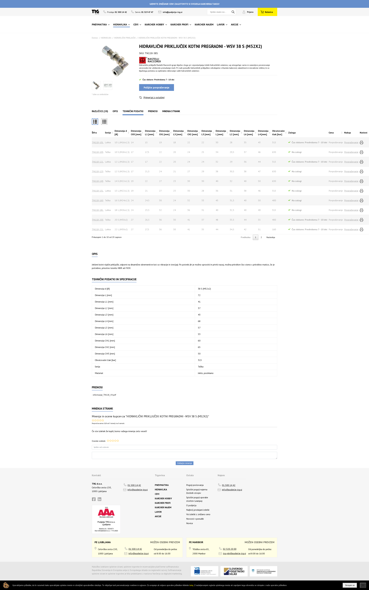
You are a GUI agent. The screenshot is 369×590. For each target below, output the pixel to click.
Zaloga (292, 132)
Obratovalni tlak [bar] (278, 132)
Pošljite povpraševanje (156, 87)
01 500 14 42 (134, 485)
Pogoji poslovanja (195, 485)
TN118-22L (97, 229)
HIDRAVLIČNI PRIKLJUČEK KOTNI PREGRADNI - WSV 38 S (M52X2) (167, 37)
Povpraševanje (351, 142)
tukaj (191, 585)
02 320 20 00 (229, 548)
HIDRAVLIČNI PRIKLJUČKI (125, 37)
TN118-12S (97, 171)
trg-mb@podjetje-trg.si (234, 553)
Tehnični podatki (133, 111)
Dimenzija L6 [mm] (249, 132)
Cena (331, 132)
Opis (115, 111)
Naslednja (271, 237)
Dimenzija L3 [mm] (178, 132)
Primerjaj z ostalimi (153, 97)
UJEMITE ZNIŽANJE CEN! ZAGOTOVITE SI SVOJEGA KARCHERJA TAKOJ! (184, 3)
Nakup (347, 132)
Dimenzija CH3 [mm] (136, 132)
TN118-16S (97, 200)
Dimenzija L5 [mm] (207, 132)
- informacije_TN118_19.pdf (104, 395)
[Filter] (104, 121)
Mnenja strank (171, 111)
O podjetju (191, 505)
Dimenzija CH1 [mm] (164, 132)
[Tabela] (95, 121)
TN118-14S (97, 181)
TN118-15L (97, 190)
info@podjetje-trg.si (172, 12)
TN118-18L (97, 210)
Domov (95, 37)
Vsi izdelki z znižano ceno (198, 514)
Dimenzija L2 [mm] (235, 132)
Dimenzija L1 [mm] (150, 132)
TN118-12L (97, 161)
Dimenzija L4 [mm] (263, 132)
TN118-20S (97, 219)
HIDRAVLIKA (106, 37)
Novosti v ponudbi (195, 518)
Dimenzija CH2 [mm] (192, 132)
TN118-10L (97, 142)
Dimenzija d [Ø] (121, 132)
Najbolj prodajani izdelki (197, 509)
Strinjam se (350, 585)
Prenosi (153, 111)
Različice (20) (100, 111)
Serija (108, 132)
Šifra (94, 132)
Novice (189, 523)
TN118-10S (97, 152)
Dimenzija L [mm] (221, 132)
